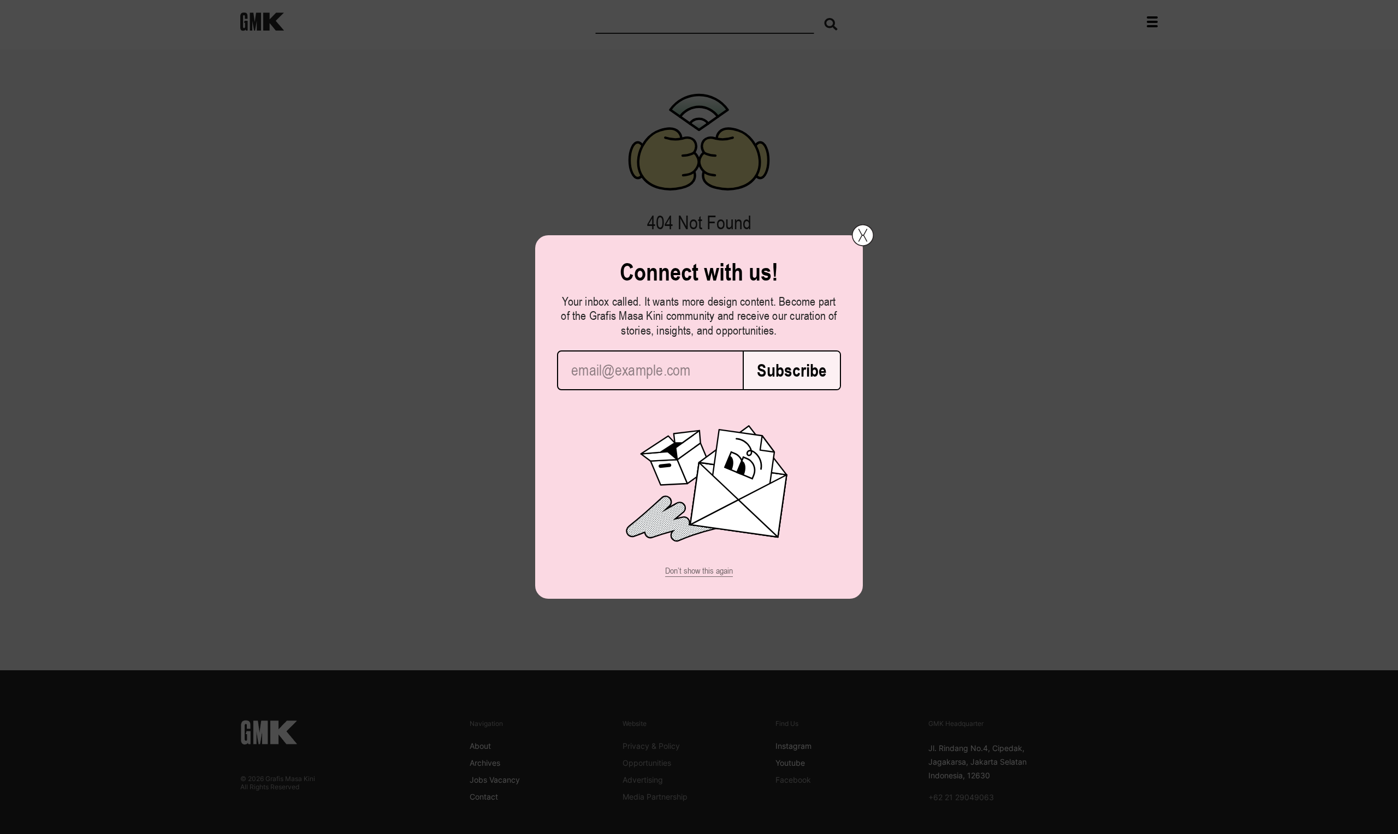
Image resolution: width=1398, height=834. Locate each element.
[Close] (863, 235)
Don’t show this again (699, 570)
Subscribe (792, 370)
